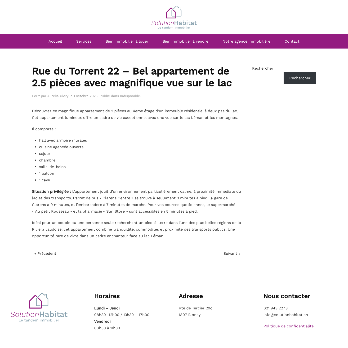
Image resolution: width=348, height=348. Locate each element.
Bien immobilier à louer (127, 41)
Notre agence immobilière (246, 41)
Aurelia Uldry (57, 96)
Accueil (55, 41)
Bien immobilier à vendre (185, 41)
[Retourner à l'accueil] (174, 17)
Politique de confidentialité (288, 326)
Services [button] (83, 41)
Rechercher (262, 68)
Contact (292, 41)
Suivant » (231, 253)
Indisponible (130, 96)
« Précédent (45, 253)
